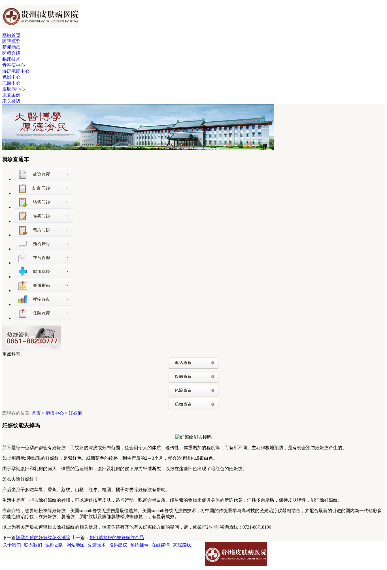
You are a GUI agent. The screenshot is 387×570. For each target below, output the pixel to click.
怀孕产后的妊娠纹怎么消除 (43, 537)
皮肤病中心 (13, 88)
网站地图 (76, 544)
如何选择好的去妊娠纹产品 (117, 537)
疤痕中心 (11, 83)
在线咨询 (161, 544)
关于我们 (12, 544)
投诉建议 (118, 544)
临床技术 (11, 59)
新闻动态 (11, 47)
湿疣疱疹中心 (15, 71)
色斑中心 (11, 77)
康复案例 (11, 94)
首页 (36, 413)
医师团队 (54, 544)
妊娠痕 (75, 413)
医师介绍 (11, 53)
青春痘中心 (13, 65)
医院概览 (11, 41)
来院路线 (11, 100)
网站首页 (11, 35)
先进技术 (97, 544)
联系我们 (33, 544)
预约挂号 (139, 544)
